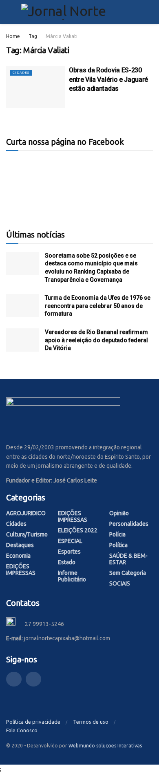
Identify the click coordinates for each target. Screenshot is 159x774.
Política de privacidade (33, 722)
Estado (66, 562)
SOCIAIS (119, 583)
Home (13, 36)
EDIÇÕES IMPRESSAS (20, 569)
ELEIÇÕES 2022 (77, 530)
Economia (18, 555)
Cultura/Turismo (27, 534)
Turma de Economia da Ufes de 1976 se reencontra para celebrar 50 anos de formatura (97, 305)
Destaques (20, 545)
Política (118, 545)
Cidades (21, 72)
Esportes (69, 551)
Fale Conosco (22, 730)
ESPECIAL (70, 541)
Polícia (117, 534)
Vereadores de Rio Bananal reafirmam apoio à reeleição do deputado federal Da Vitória (96, 340)
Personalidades (128, 523)
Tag (33, 36)
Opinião (119, 513)
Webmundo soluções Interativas (105, 745)
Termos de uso (90, 722)
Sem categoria (127, 573)
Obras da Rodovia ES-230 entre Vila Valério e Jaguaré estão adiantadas (108, 79)
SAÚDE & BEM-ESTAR (128, 558)
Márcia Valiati (61, 36)
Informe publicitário (72, 576)
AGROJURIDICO (26, 513)
